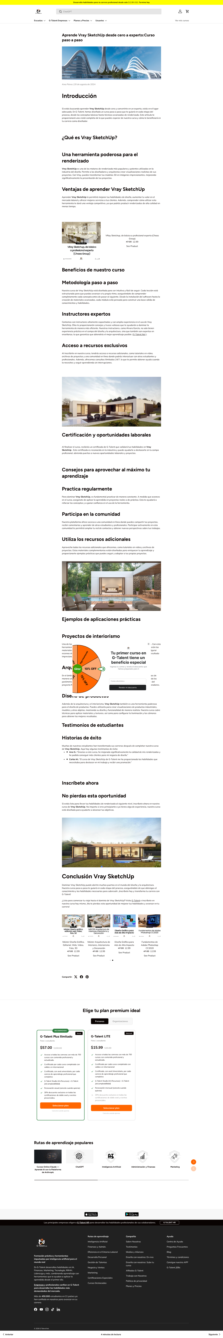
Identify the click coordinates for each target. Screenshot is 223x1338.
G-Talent (136, 900)
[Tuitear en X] (76, 977)
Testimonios (131, 1246)
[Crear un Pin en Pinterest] (87, 977)
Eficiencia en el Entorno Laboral (103, 1252)
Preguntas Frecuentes (177, 1246)
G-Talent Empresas (58, 20)
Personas (99, 1021)
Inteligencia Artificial (111, 1167)
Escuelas (38, 20)
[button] (187, 11)
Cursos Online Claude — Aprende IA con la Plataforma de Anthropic (48, 1169)
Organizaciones (120, 1021)
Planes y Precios (81, 20)
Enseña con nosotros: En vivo (139, 1257)
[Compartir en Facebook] (81, 977)
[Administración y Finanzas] (143, 1156)
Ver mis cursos (182, 20)
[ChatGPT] (79, 1156)
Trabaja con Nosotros (136, 1275)
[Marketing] (175, 1156)
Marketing (175, 1167)
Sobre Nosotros (133, 1241)
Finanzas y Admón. (97, 1246)
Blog (169, 1252)
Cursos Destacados (97, 1283)
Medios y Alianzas (135, 1252)
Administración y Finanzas (143, 1167)
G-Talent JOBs (173, 1267)
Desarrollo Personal (97, 1257)
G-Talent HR (169, 1222)
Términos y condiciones (178, 1257)
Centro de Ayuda (175, 1241)
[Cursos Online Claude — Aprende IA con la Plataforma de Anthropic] (48, 1156)
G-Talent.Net (139, 334)
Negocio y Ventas (96, 1267)
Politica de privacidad (136, 1281)
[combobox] (109, 11)
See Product (132, 246)
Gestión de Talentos (97, 1262)
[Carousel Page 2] (112, 960)
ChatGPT (80, 1167)
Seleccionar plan (61, 1105)
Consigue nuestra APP (177, 1262)
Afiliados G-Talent (134, 1270)
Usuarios (99, 20)
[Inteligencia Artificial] (111, 1156)
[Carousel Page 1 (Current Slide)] (110, 960)
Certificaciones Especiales (100, 1278)
